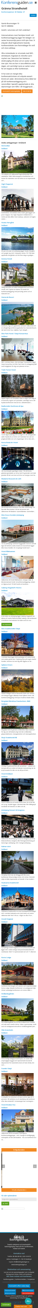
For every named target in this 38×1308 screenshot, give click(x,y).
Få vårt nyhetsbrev (9, 1196)
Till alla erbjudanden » (19, 1190)
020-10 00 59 (27, 91)
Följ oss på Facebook (10, 1290)
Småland (33, 15)
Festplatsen (31, 1279)
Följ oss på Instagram (28, 1290)
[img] (19, 1170)
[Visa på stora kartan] (2, 96)
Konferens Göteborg (21, 1304)
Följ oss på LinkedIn (10, 1293)
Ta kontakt (6, 1304)
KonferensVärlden (20, 1279)
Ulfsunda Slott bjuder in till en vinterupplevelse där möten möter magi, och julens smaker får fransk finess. (18, 1163)
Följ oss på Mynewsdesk (28, 1293)
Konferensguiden (8, 1279)
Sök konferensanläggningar (12, 1302)
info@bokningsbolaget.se (21, 1262)
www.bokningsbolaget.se (19, 1264)
